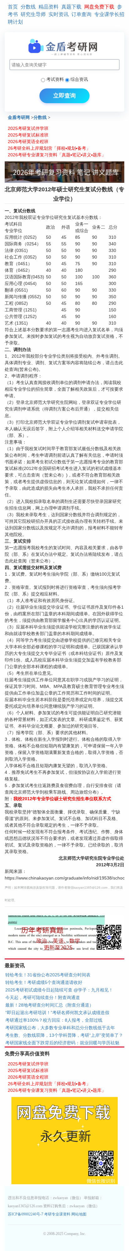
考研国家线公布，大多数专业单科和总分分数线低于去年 (60, 1027)
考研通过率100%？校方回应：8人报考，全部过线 (53, 1020)
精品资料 (49, 6)
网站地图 (78, 1214)
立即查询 (64, 95)
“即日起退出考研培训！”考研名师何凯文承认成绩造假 (57, 1012)
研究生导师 (33, 14)
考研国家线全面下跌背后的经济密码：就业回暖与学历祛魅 (62, 1042)
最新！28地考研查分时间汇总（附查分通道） (49, 1005)
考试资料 (55, 79)
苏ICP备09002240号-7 (26, 1214)
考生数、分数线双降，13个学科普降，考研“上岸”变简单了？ (64, 1035)
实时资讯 (59, 14)
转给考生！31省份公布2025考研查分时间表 (47, 974)
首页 (13, 6)
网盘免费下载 (99, 6)
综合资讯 (79, 79)
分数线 (28, 6)
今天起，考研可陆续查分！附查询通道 (42, 997)
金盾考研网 (19, 117)
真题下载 (71, 6)
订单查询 (81, 14)
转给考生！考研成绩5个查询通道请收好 (43, 982)
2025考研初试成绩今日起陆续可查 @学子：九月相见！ (59, 989)
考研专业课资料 (57, 1214)
